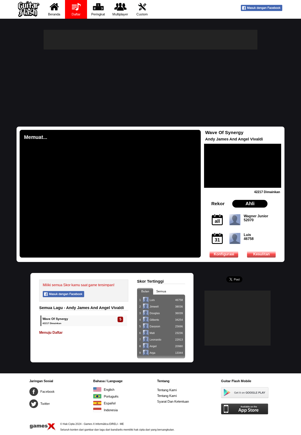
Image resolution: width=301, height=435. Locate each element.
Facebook (33, 391)
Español (97, 403)
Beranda (54, 14)
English (97, 389)
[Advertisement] (150, 82)
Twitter (33, 403)
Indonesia (97, 410)
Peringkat (98, 14)
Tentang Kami (167, 390)
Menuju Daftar (51, 332)
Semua (161, 291)
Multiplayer (120, 14)
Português (97, 396)
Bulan (145, 291)
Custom (142, 14)
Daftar (76, 14)
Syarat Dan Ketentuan (173, 401)
